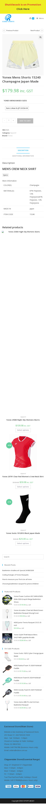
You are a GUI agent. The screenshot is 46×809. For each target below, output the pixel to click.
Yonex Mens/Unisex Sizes (15, 100)
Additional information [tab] (23, 156)
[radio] (17, 108)
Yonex (10, 136)
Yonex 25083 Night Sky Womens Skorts (23, 420)
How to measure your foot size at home (17, 579)
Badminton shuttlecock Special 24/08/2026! (18, 570)
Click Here (23, 9)
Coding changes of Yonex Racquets (15, 575)
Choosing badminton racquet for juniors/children (20, 584)
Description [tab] (23, 150)
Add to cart (25, 121)
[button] (40, 37)
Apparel (13, 133)
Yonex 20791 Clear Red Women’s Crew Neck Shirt (23, 476)
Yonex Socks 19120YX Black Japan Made (23, 533)
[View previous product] (4, 30)
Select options (23, 430)
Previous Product (12, 30)
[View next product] (42, 30)
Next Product (35, 30)
